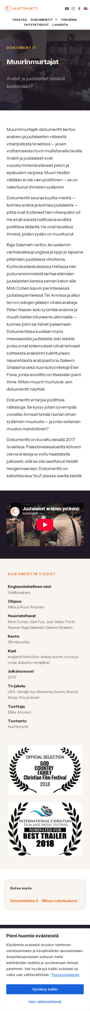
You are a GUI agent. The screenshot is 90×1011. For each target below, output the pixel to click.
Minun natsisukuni (59, 900)
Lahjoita (60, 24)
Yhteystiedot (36, 24)
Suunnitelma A (24, 900)
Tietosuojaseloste (65, 975)
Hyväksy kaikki (45, 989)
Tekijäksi (68, 19)
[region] (45, 969)
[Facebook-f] (79, 8)
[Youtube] (67, 8)
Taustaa (19, 19)
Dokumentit (41, 19)
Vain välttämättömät (45, 1002)
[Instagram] (73, 8)
